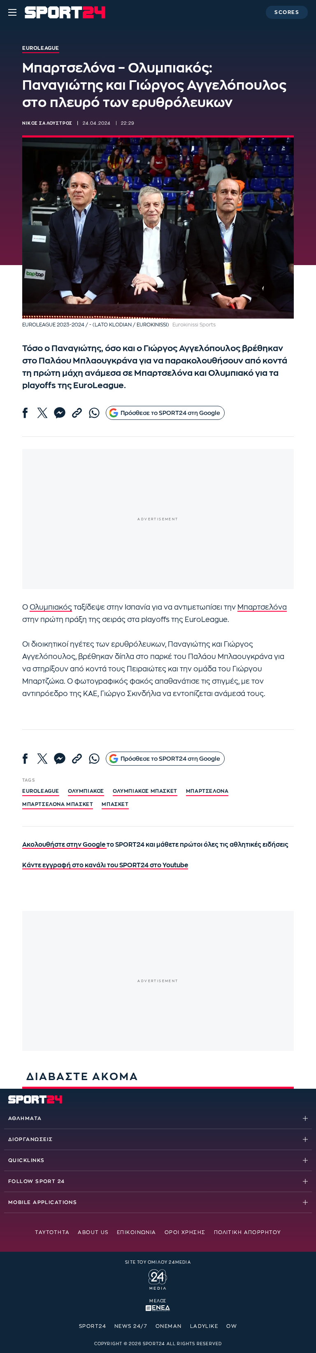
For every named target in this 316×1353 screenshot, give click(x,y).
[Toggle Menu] (12, 12)
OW (231, 1326)
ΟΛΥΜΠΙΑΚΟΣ (86, 791)
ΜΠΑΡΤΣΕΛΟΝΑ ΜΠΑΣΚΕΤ (57, 804)
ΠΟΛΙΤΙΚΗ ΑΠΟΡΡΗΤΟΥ (247, 1232)
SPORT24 (92, 1326)
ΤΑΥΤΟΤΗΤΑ (52, 1232)
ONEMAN (169, 1326)
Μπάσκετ (115, 804)
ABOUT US (93, 1232)
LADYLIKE (204, 1326)
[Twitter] (42, 413)
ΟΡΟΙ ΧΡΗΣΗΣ (185, 1232)
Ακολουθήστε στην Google (64, 845)
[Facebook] (25, 413)
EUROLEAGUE (40, 791)
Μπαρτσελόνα (262, 607)
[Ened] (158, 1307)
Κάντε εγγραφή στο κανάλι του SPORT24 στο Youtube (105, 865)
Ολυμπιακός (51, 607)
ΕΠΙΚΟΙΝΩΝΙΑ (136, 1232)
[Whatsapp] (94, 413)
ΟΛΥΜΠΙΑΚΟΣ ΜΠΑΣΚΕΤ (145, 791)
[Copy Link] (77, 413)
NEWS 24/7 (130, 1326)
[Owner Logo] (158, 1278)
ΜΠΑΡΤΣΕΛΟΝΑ (207, 791)
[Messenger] (59, 413)
